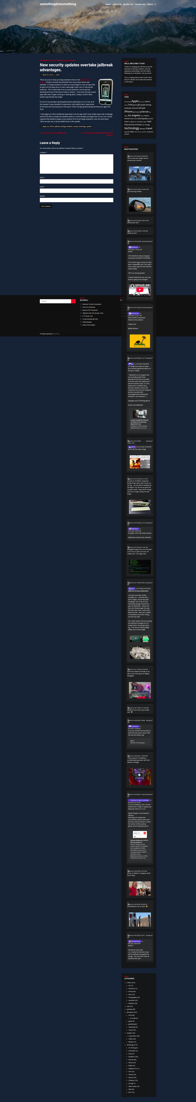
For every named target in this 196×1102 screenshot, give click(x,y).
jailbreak (57, 126)
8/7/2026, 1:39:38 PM (134, 728)
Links (128, 1006)
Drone (130, 1054)
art (140, 101)
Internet (131, 1059)
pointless (150, 118)
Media (142, 116)
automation (132, 1051)
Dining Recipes (87, 322)
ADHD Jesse (134, 529)
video (132, 132)
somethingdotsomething (58, 4)
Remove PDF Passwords (90, 310)
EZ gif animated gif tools (90, 319)
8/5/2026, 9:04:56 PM (141, 904)
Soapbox (129, 1033)
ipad (143, 108)
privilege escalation (66, 126)
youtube (126, 134)
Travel (130, 1030)
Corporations (132, 1036)
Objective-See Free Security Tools (92, 313)
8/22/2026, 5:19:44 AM (141, 231)
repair (144, 121)
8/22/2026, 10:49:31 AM (142, 189)
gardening (131, 1024)
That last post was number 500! (53, 133)
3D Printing (132, 1048)
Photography (132, 997)
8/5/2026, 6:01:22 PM (134, 802)
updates (89, 126)
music (132, 118)
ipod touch (136, 112)
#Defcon (131, 591)
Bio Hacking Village (143, 627)
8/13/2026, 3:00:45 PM (134, 531)
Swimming (131, 1027)
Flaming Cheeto (135, 941)
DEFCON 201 (135, 313)
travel (149, 128)
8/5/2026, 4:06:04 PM (134, 943)
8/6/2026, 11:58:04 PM (141, 756)
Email (42, 187)
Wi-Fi (129, 1092)
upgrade (126, 132)
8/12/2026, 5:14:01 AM (141, 547)
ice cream (133, 1018)
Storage (130, 1083)
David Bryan (134, 726)
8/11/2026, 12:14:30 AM (142, 708)
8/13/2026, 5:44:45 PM (144, 447)
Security (49, 60)
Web (74, 60)
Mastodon (138, 73)
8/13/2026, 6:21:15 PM (141, 479)
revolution (131, 1000)
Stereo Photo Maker (88, 325)
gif (139, 105)
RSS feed (146, 71)
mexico (146, 116)
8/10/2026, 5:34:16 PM (143, 588)
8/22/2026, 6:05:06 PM (141, 156)
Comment (43, 152)
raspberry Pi (132, 121)
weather (144, 132)
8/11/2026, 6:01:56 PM (141, 669)
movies (127, 119)
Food (130, 105)
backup (143, 101)
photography (143, 119)
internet (135, 108)
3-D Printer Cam (87, 316)
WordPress (56, 334)
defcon (147, 102)
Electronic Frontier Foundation (140, 800)
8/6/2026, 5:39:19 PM (141, 871)
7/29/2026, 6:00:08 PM (142, 364)
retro (129, 1071)
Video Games (137, 132)
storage (147, 125)
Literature (131, 988)
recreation (140, 121)
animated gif (127, 101)
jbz (132, 364)
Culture (129, 982)
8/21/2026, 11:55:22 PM (135, 249)
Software (57, 60)
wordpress (150, 132)
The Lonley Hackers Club (136, 621)
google (142, 105)
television (142, 129)
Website (42, 196)
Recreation (130, 1012)
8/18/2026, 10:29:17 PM (135, 315)
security (75, 126)
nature (136, 118)
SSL (144, 125)
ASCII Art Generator (88, 307)
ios (48, 126)
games (135, 105)
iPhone (42, 60)
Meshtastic (137, 606)
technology (67, 60)
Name (42, 177)
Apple (44, 126)
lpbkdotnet (134, 247)
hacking (148, 105)
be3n (58, 75)
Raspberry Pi (132, 1068)
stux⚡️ (133, 447)
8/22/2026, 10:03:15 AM (142, 220)
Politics (126, 121)
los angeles (134, 115)
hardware (128, 108)
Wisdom (130, 1042)
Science (130, 1074)
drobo (126, 105)
